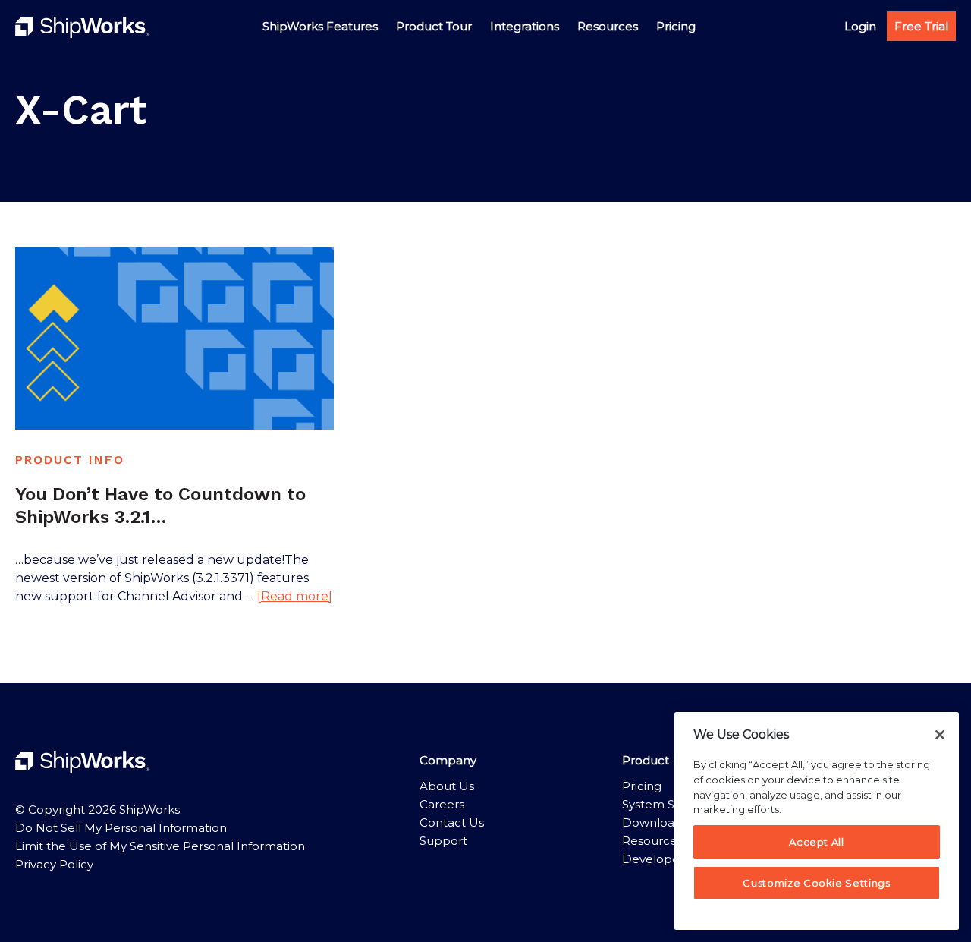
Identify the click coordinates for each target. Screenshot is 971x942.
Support (443, 840)
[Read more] (294, 597)
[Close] (940, 734)
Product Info (69, 459)
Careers (442, 804)
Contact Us (452, 822)
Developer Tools (669, 859)
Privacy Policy (54, 864)
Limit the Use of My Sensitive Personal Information (160, 846)
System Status (662, 804)
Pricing (641, 786)
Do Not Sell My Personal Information (121, 828)
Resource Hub (664, 840)
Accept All (816, 842)
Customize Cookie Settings (816, 883)
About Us (447, 786)
